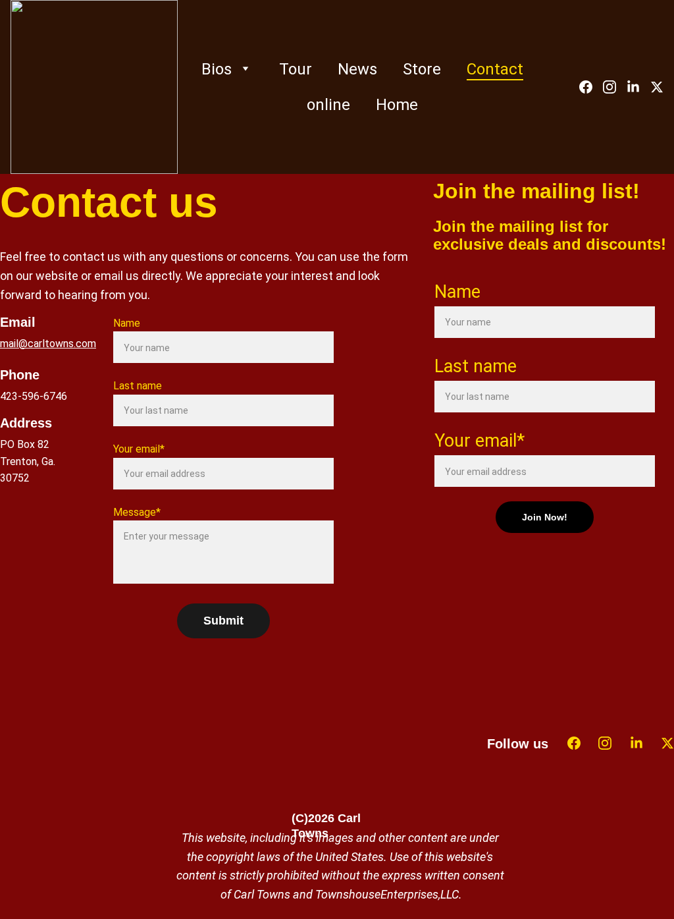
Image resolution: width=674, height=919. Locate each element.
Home (397, 105)
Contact (495, 69)
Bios (216, 69)
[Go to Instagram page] (615, 87)
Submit (223, 620)
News (357, 69)
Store (422, 69)
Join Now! (544, 517)
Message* (137, 512)
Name (126, 323)
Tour (295, 69)
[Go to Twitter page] (656, 87)
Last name (137, 385)
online (328, 105)
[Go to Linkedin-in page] (638, 87)
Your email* (139, 449)
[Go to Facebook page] (591, 87)
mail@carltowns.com (48, 343)
